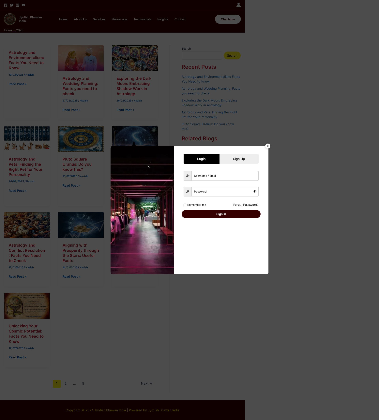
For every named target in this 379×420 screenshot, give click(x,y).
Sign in (221, 214)
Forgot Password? (246, 205)
